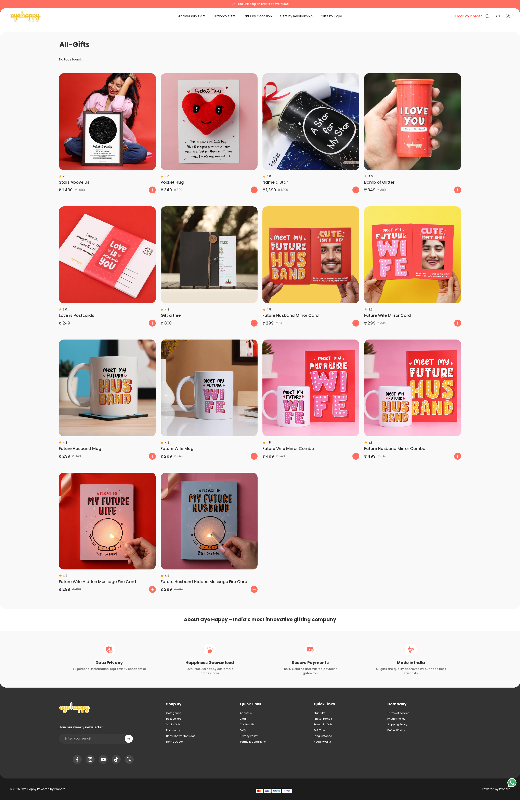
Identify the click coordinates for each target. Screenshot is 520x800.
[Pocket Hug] (209, 121)
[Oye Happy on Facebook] (77, 759)
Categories (173, 713)
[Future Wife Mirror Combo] (310, 388)
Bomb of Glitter (379, 182)
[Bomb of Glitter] (412, 121)
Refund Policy (396, 730)
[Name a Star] (310, 121)
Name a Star (275, 182)
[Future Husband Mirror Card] (310, 254)
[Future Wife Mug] (209, 388)
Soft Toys (319, 730)
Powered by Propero (50, 789)
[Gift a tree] (209, 254)
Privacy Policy (249, 736)
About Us (246, 713)
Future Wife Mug (177, 448)
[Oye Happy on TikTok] (116, 759)
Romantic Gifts (323, 724)
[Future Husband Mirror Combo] (412, 388)
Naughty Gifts (322, 741)
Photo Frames (323, 718)
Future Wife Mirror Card (387, 315)
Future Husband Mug (80, 448)
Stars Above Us (74, 182)
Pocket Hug (172, 182)
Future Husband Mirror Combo (394, 448)
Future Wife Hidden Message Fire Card (97, 581)
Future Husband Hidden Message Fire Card (204, 581)
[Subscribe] (129, 739)
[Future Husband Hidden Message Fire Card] (209, 521)
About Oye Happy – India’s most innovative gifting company (260, 619)
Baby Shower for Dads (180, 736)
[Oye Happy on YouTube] (103, 759)
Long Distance (323, 736)
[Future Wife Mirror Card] (412, 254)
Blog (243, 718)
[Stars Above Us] (107, 121)
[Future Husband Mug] (107, 388)
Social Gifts (173, 724)
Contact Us (247, 724)
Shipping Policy (397, 724)
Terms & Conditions (253, 741)
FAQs (243, 730)
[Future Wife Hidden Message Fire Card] (107, 521)
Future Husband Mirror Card (290, 315)
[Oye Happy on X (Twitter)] (129, 759)
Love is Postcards (76, 315)
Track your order (468, 16)
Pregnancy (173, 730)
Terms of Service (398, 713)
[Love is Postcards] (107, 254)
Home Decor (174, 741)
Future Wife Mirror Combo (288, 448)
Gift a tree (171, 315)
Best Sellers (173, 718)
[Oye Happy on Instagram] (90, 759)
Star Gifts (319, 713)
